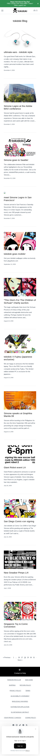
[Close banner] (38, 4)
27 (22, 657)
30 (31, 657)
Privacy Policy (15, 690)
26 (19, 657)
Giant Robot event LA (15, 467)
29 (28, 657)
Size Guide (29, 680)
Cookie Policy (30, 717)
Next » (20, 660)
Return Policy (25, 685)
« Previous (6, 657)
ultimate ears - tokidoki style (18, 52)
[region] (20, 3)
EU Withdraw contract (20, 712)
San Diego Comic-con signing (19, 521)
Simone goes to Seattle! (16, 160)
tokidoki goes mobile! (14, 254)
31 (34, 657)
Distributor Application (20, 707)
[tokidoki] (20, 10)
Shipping (12, 685)
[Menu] (2, 10)
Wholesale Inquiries (20, 701)
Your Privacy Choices (12, 717)
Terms (27, 690)
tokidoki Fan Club (14, 680)
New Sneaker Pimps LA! (16, 572)
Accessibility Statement (20, 696)
